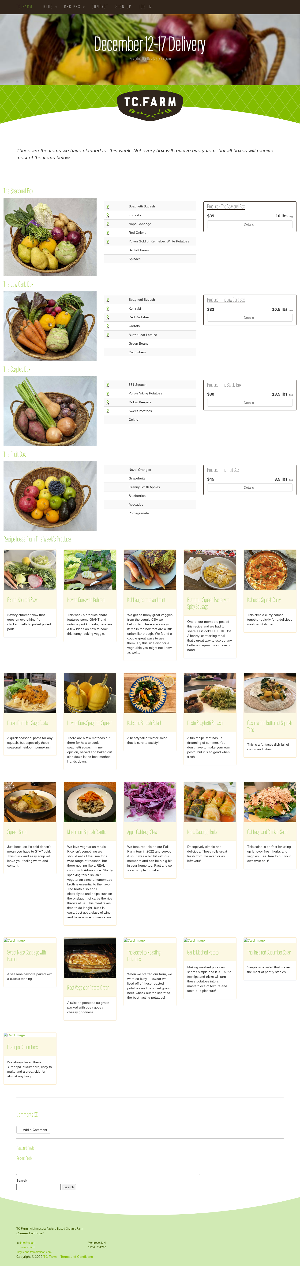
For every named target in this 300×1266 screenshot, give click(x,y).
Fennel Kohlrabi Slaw (22, 600)
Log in (145, 7)
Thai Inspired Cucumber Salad (269, 953)
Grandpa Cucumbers (22, 1047)
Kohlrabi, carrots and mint (146, 600)
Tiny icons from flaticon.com (34, 1252)
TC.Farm (24, 7)
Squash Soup (16, 832)
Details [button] (249, 224)
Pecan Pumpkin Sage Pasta (27, 723)
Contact (100, 7)
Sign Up (124, 7)
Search (21, 1180)
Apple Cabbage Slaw (142, 832)
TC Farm (50, 1256)
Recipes (73, 7)
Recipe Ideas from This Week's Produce (37, 539)
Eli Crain (166, 59)
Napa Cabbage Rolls (202, 832)
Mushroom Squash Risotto (86, 832)
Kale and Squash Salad (144, 723)
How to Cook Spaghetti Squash (89, 723)
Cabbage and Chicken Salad (267, 832)
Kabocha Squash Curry (264, 600)
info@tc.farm (27, 1242)
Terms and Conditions (76, 1256)
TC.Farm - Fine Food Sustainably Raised (150, 105)
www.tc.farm (27, 1247)
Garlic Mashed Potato (203, 953)
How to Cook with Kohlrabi (86, 600)
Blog (49, 7)
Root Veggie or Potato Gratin (88, 988)
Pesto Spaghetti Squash (205, 723)
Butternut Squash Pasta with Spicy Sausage (208, 603)
